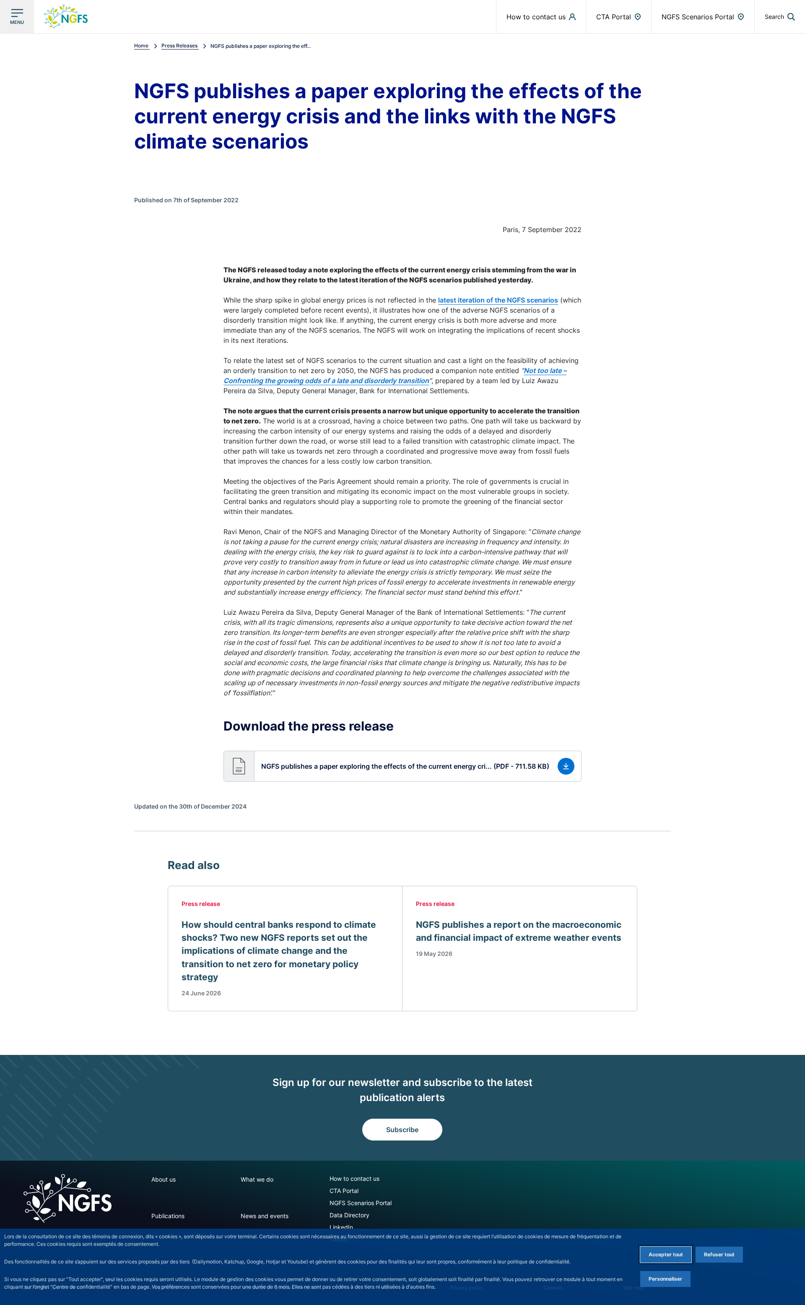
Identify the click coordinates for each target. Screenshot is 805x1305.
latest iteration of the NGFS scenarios (498, 300)
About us (163, 1179)
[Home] (67, 1198)
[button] (780, 16)
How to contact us (354, 1178)
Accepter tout (666, 1254)
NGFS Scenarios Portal (361, 1202)
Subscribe (402, 1129)
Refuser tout (719, 1254)
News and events (264, 1215)
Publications (167, 1215)
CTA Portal (344, 1190)
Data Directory (349, 1215)
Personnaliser (665, 1279)
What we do (257, 1179)
